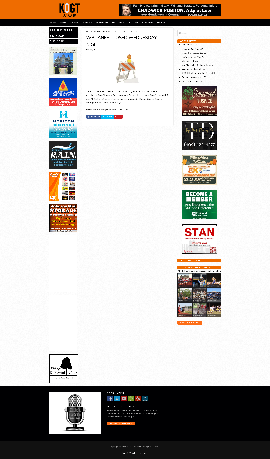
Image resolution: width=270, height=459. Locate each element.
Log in (145, 453)
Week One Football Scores (194, 53)
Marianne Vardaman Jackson (194, 69)
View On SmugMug (189, 323)
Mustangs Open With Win (193, 57)
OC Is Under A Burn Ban (192, 81)
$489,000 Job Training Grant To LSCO (199, 73)
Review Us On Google (121, 423)
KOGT (70, 16)
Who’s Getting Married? (192, 49)
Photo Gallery (58, 35)
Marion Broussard (189, 44)
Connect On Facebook (61, 30)
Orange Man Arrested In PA (194, 77)
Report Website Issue (131, 453)
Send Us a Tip (57, 41)
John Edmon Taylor (190, 61)
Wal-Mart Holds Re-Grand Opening (197, 65)
